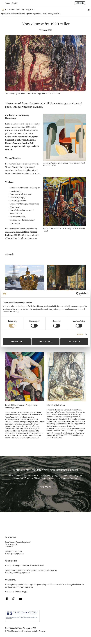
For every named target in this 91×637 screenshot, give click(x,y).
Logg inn (80, 3)
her (21, 167)
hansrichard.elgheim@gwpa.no (44, 570)
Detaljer (80, 334)
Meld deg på (45, 487)
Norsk (7, 3)
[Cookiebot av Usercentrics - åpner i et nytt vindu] (78, 294)
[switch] (34, 325)
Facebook (7, 599)
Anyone (42, 631)
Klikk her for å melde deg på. (16, 592)
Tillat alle (74, 342)
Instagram (14, 599)
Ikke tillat (16, 342)
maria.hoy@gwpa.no (22, 573)
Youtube (20, 599)
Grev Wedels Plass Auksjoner (18, 10)
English (14, 3)
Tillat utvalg (45, 342)
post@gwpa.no (17, 554)
